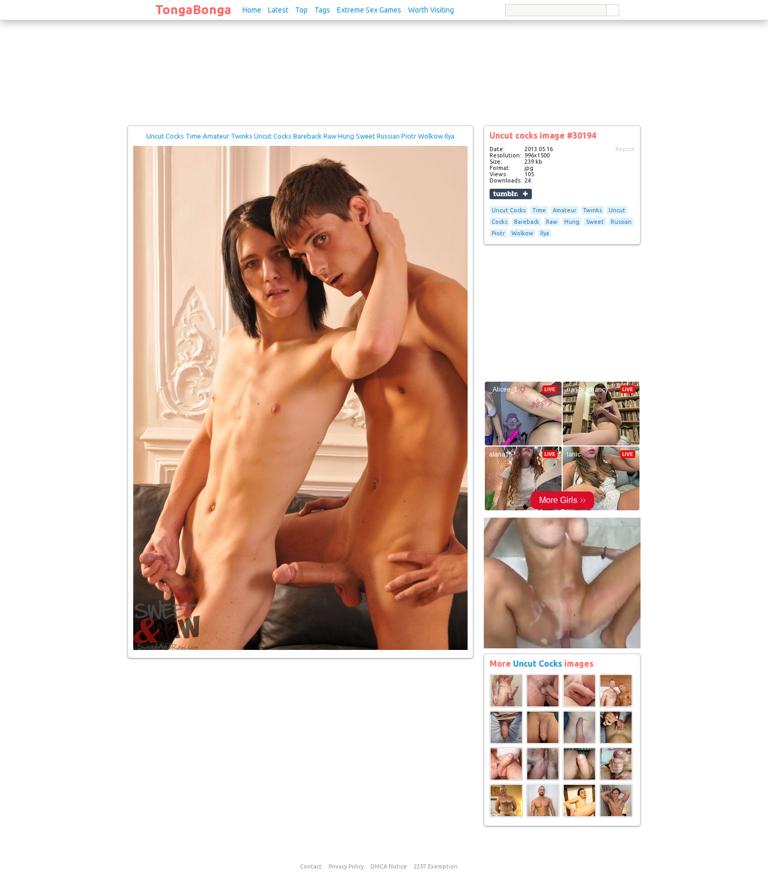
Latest (278, 10)
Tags (322, 10)
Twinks (592, 210)
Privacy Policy (346, 866)
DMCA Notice (388, 866)
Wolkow (522, 233)
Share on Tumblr (511, 194)
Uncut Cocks (509, 210)
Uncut (617, 210)
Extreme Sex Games (369, 10)
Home (251, 10)
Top (301, 10)
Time (539, 210)
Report (625, 149)
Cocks (499, 222)
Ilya (544, 233)
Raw (551, 222)
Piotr (498, 233)
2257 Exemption (436, 866)
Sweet (595, 222)
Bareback (526, 222)
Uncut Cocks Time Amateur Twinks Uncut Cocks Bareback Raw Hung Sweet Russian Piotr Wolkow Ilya (300, 136)
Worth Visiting (431, 10)
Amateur (564, 210)
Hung (571, 222)
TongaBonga (193, 10)
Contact (311, 866)
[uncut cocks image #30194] (300, 648)
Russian (621, 222)
